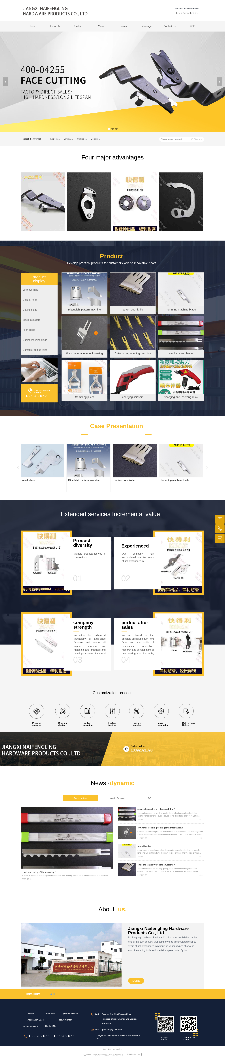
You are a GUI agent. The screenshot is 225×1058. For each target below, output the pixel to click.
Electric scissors (96, 139)
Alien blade (29, 330)
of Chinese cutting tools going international (160, 827)
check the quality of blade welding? (156, 809)
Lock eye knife (56, 139)
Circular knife (69, 139)
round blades (144, 846)
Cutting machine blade (35, 340)
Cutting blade (83, 139)
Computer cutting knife (35, 350)
